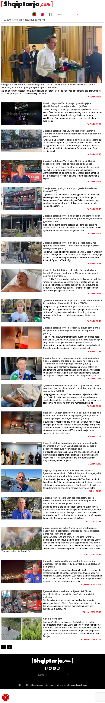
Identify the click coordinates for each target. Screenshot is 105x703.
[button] (5, 697)
